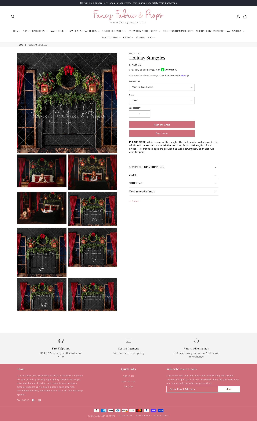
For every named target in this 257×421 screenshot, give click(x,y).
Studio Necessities (112, 31)
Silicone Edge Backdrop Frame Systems (218, 31)
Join (229, 389)
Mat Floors (57, 31)
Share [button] (135, 201)
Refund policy (125, 416)
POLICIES (128, 386)
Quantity (135, 108)
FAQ (150, 37)
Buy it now (162, 133)
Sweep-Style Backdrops (83, 31)
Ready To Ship (110, 37)
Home (20, 44)
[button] (13, 16)
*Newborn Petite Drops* (143, 31)
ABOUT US (128, 376)
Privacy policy (143, 416)
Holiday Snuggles (37, 44)
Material (134, 81)
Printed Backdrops (34, 31)
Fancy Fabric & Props (104, 416)
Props (126, 37)
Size (131, 94)
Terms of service (161, 416)
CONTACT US (128, 381)
